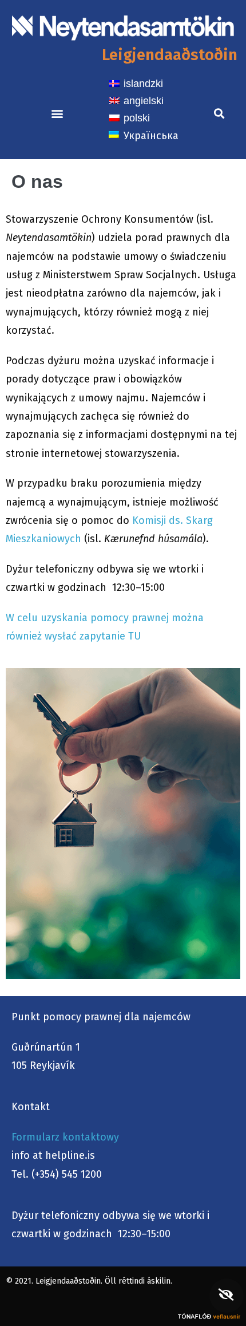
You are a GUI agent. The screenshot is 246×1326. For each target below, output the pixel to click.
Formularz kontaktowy (65, 1137)
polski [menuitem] (137, 118)
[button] (56, 113)
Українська (151, 135)
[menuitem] (136, 83)
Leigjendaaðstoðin (169, 54)
